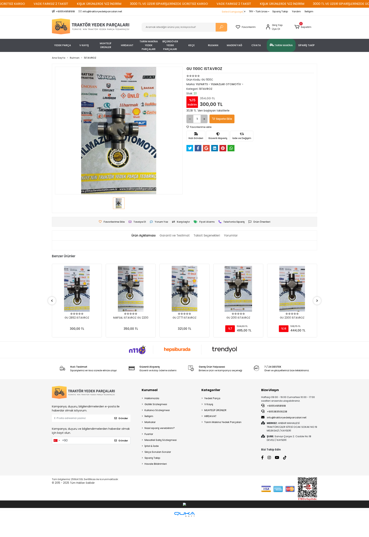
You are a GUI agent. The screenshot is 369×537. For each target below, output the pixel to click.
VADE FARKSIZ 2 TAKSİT (51, 4)
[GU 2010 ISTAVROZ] (238, 289)
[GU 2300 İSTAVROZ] (292, 289)
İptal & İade (152, 446)
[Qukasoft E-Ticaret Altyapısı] (184, 514)
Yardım (296, 11)
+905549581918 (276, 406)
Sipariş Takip (280, 11)
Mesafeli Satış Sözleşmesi (161, 440)
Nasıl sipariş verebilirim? (160, 428)
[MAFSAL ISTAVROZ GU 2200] (131, 289)
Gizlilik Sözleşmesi (156, 404)
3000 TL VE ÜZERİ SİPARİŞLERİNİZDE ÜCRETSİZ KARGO (169, 4)
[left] (51, 300)
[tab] (143, 235)
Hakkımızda (152, 398)
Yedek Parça (212, 398)
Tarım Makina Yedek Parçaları (222, 422)
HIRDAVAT (210, 416)
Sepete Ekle (224, 119)
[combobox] (56, 440)
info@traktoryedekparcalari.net (286, 417)
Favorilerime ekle (200, 127)
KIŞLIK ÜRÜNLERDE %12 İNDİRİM (99, 4)
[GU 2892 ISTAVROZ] (77, 289)
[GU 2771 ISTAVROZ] (184, 289)
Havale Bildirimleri (156, 464)
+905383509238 (276, 411)
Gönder (123, 418)
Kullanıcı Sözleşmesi (157, 410)
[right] (317, 300)
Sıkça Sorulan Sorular (158, 452)
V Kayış (208, 404)
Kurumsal (150, 390)
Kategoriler (210, 390)
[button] (302, 27)
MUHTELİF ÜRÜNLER (215, 410)
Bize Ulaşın (270, 390)
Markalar (150, 422)
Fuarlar (149, 434)
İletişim (309, 11)
